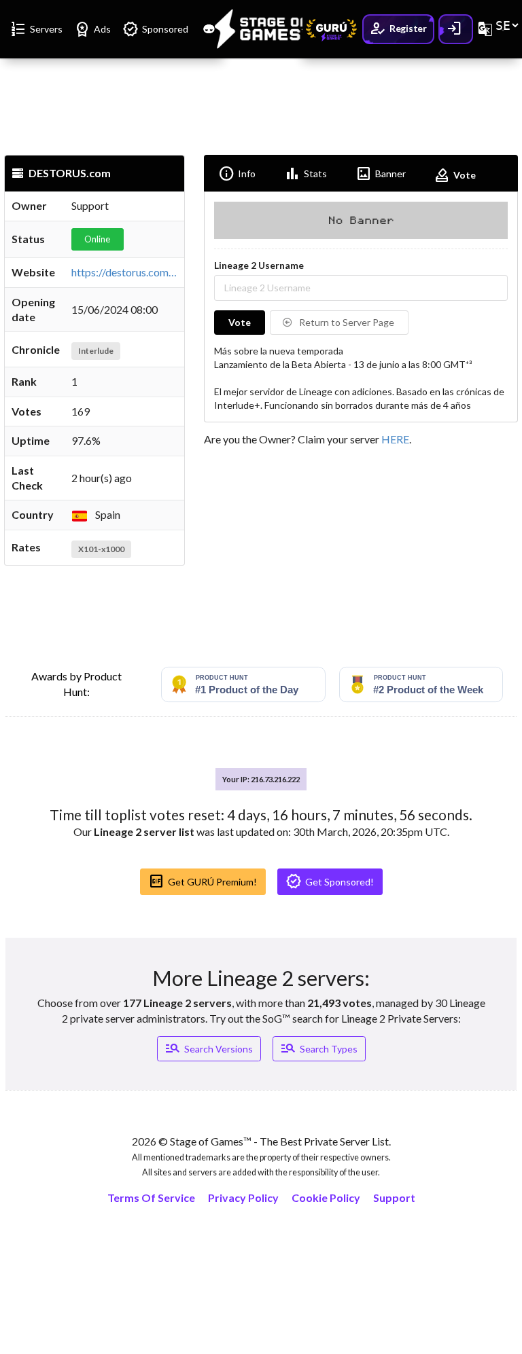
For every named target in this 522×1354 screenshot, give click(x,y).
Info (237, 173)
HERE (395, 439)
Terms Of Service (151, 1197)
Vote (455, 175)
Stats (305, 173)
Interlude (96, 351)
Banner (380, 173)
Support (394, 1197)
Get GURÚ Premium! (202, 881)
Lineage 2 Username (259, 265)
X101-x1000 (101, 549)
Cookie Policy (326, 1197)
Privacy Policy (243, 1197)
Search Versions (208, 1048)
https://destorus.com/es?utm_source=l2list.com (181, 272)
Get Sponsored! (329, 881)
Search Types (319, 1048)
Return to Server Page (345, 322)
